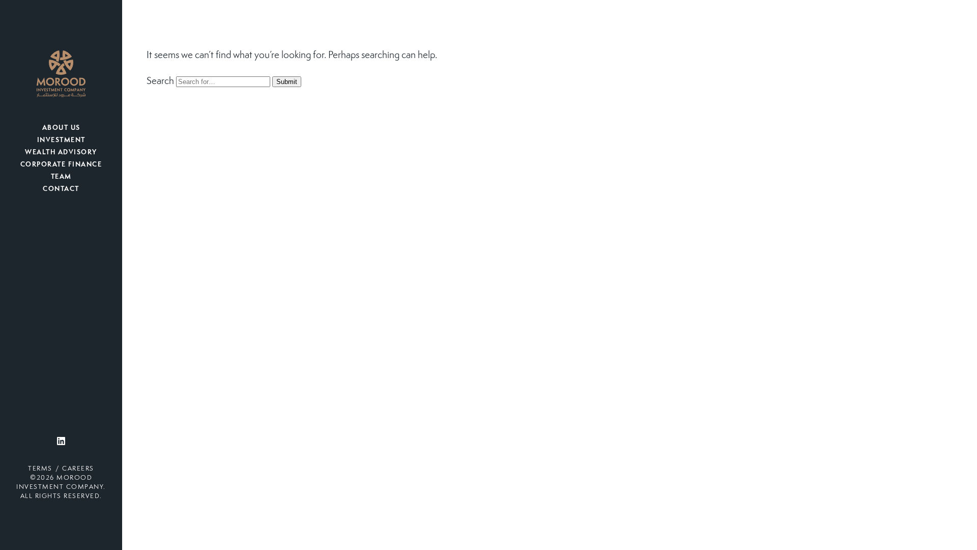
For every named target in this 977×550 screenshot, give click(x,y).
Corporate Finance (61, 165)
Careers (78, 469)
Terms (40, 469)
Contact (61, 189)
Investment (61, 141)
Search (160, 81)
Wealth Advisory (61, 153)
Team (61, 177)
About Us (61, 128)
